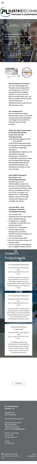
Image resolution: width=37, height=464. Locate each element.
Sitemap (15, 454)
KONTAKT (18, 383)
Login (34, 454)
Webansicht (32, 456)
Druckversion (7, 454)
